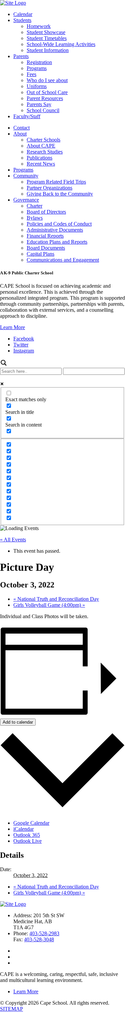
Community (25, 176)
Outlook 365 (26, 835)
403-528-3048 (39, 939)
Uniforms (37, 86)
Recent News (41, 164)
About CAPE (41, 146)
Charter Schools (43, 140)
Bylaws (35, 218)
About (20, 134)
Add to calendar (18, 722)
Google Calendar (31, 823)
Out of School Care (47, 92)
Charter (34, 206)
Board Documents (46, 248)
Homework (39, 26)
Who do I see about (47, 80)
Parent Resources (45, 98)
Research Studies (45, 152)
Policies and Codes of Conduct (59, 224)
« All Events (13, 539)
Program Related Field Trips (56, 182)
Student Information (48, 50)
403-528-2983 (44, 933)
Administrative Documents (55, 230)
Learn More (12, 327)
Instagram (23, 350)
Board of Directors (46, 212)
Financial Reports (45, 236)
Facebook (23, 338)
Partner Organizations (49, 188)
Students (22, 20)
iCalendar (23, 829)
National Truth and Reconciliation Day (56, 599)
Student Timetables (47, 38)
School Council (43, 110)
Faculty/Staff (26, 116)
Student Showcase (46, 32)
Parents (21, 56)
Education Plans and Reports (57, 242)
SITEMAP (11, 1009)
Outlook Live (27, 841)
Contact (21, 128)
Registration (39, 62)
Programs (37, 68)
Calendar (22, 14)
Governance (26, 200)
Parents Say (39, 104)
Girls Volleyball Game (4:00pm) (49, 605)
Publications (39, 158)
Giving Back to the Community (60, 194)
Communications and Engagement (63, 260)
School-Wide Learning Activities (61, 44)
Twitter (20, 344)
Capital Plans (40, 254)
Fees (31, 74)
